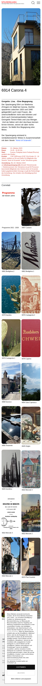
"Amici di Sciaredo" (23, 140)
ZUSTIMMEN (21, 667)
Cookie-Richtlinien (12, 631)
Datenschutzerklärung (14, 659)
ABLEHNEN (21, 673)
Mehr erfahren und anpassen (21, 679)
